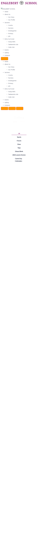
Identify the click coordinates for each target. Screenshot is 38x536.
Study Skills (11, 42)
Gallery (7, 52)
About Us (7, 14)
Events (7, 50)
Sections (7, 22)
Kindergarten (12, 31)
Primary (10, 33)
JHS (9, 36)
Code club (11, 47)
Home (6, 11)
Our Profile (11, 20)
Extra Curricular (9, 39)
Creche (10, 25)
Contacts (7, 55)
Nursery (10, 28)
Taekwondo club (13, 44)
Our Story (11, 17)
